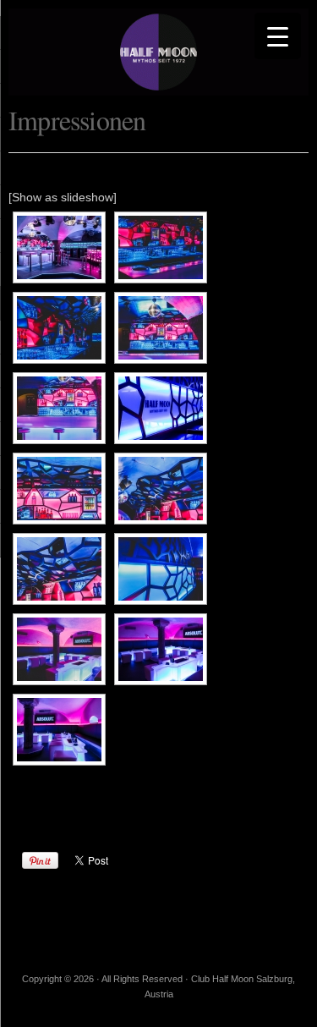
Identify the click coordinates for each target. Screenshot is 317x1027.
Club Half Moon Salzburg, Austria (158, 52)
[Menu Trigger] (277, 36)
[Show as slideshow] (62, 197)
